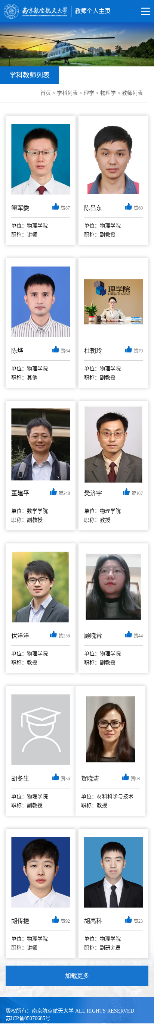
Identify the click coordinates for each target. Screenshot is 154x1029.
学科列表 (67, 93)
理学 (89, 93)
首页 (45, 93)
